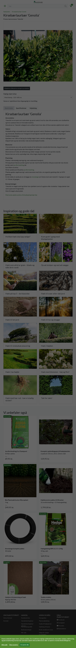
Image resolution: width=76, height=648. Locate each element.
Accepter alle (24, 645)
